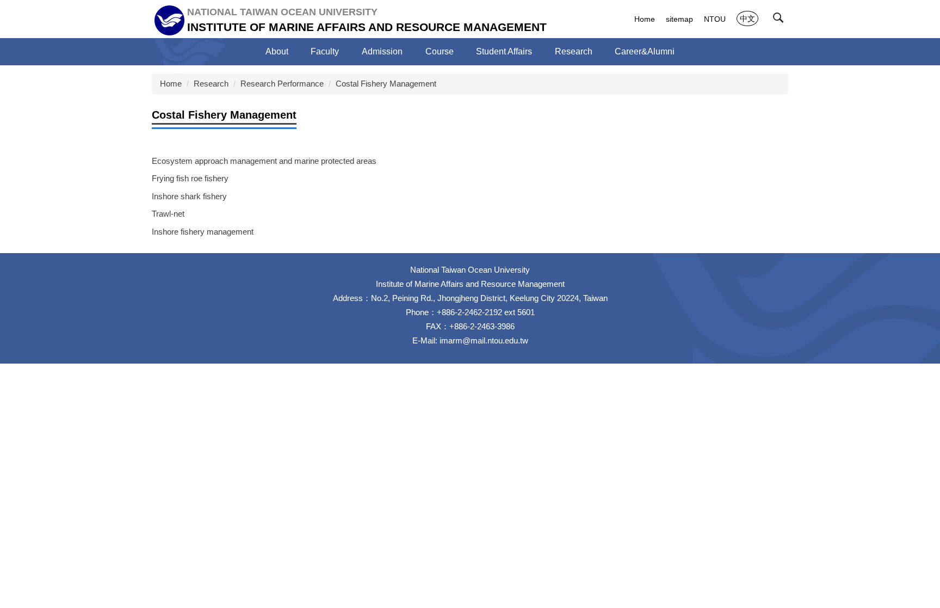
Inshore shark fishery (189, 196)
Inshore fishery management (202, 231)
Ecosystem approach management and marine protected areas (264, 160)
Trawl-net (168, 213)
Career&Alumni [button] (645, 51)
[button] (780, 20)
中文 (747, 18)
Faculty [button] (325, 51)
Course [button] (439, 51)
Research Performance (282, 83)
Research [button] (573, 51)
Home (644, 19)
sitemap (679, 19)
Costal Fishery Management (386, 83)
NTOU (715, 19)
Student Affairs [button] (504, 51)
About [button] (276, 51)
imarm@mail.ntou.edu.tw (484, 340)
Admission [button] (382, 51)
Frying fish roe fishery (190, 178)
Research (211, 83)
